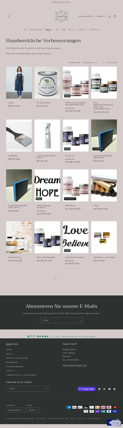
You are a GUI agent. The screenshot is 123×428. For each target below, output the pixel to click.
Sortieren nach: (75, 63)
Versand (72, 418)
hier (49, 53)
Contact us (10, 371)
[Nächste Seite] (68, 277)
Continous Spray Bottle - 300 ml (47, 157)
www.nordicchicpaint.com (75, 365)
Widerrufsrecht (41, 418)
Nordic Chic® (16, 418)
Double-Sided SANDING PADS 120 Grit (103, 157)
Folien (96, 206)
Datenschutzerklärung (56, 418)
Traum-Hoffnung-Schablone (44, 207)
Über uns (9, 354)
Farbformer (13, 156)
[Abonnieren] (80, 320)
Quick (9, 344)
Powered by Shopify (27, 418)
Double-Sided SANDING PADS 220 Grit (18, 207)
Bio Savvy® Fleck (43, 103)
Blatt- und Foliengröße (46, 257)
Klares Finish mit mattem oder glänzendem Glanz (75, 104)
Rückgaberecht (12, 362)
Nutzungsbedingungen (15, 366)
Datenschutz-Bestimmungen (17, 358)
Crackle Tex (69, 156)
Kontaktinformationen (94, 418)
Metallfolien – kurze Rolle (104, 257)
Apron (11, 103)
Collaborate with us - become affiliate (21, 375)
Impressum (81, 418)
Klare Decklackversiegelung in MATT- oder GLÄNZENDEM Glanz (103, 106)
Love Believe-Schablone (74, 257)
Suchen (9, 350)
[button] (8, 16)
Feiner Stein (70, 206)
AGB (66, 418)
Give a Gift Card (15, 257)
